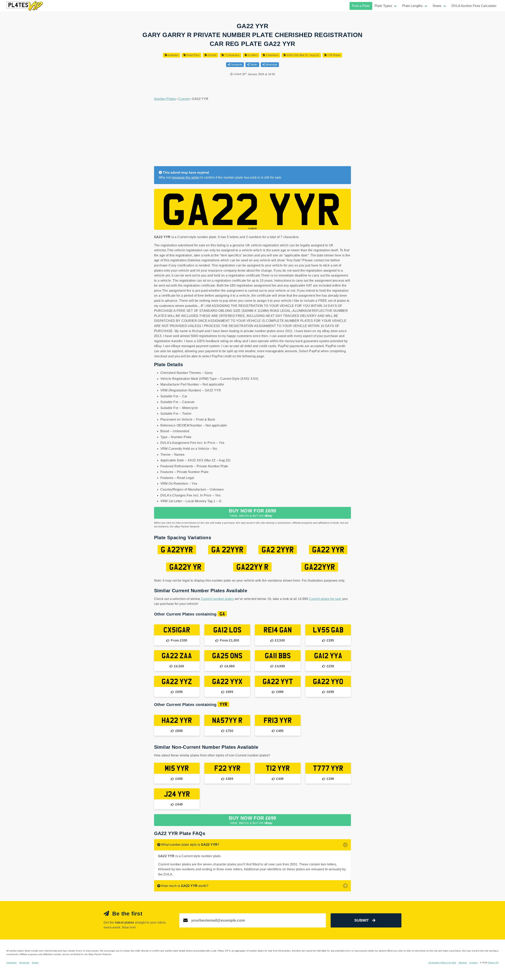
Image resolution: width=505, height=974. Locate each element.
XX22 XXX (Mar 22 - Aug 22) (302, 55)
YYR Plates (333, 55)
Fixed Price (192, 55)
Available (172, 55)
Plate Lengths (412, 5)
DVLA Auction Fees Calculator (474, 5)
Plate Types (383, 5)
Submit (361, 920)
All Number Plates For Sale (442, 962)
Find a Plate (361, 5)
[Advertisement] (252, 133)
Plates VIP (493, 962)
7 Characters (231, 55)
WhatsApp (271, 64)
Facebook (236, 64)
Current (211, 55)
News (437, 5)
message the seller (185, 177)
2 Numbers (271, 55)
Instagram (24, 962)
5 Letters (252, 55)
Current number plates (217, 599)
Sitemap (463, 962)
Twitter (253, 64)
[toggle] (345, 844)
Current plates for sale (325, 599)
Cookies (473, 962)
